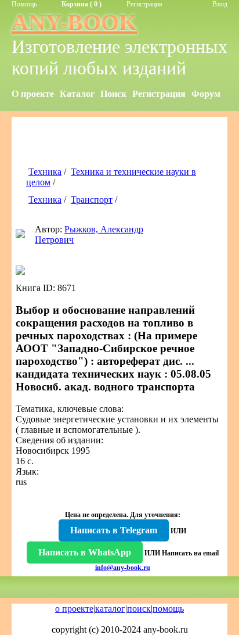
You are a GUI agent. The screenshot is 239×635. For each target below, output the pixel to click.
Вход (219, 4)
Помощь (24, 4)
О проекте (33, 94)
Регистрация (144, 4)
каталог (110, 609)
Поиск (113, 94)
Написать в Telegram (113, 530)
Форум (205, 94)
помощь (168, 609)
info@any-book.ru (122, 568)
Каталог (77, 94)
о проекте (74, 609)
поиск (139, 609)
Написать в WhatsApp (84, 552)
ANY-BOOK (74, 22)
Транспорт (92, 200)
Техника (44, 172)
